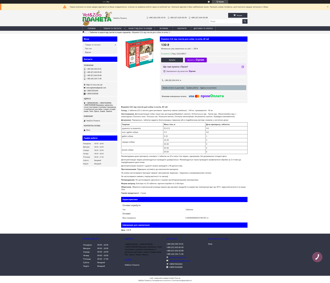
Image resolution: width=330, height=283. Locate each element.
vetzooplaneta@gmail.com (96, 88)
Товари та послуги (112, 28)
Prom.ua (177, 278)
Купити (172, 60)
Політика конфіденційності (182, 280)
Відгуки (88, 52)
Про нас (88, 48)
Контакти (182, 28)
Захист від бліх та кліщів (140, 28)
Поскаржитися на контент (161, 280)
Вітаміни (164, 28)
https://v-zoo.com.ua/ (94, 85)
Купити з (191, 60)
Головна (92, 28)
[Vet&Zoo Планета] (97, 25)
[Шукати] (245, 21)
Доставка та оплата (203, 28)
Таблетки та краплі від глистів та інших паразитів (110, 32)
